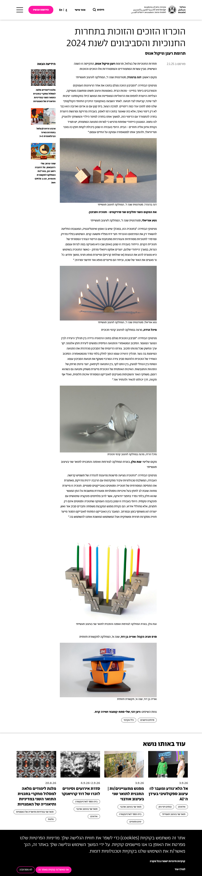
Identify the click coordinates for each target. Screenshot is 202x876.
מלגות (51, 819)
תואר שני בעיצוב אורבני (130, 807)
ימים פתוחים (135, 821)
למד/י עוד (180, 869)
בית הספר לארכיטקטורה (130, 814)
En (60, 10)
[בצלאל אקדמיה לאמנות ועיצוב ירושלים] (158, 10)
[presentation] (43, 77)
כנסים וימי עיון (165, 807)
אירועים (181, 807)
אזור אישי (80, 10)
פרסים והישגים (147, 720)
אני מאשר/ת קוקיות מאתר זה (53, 870)
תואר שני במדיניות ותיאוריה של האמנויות (35, 812)
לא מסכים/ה (25, 870)
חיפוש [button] (100, 10)
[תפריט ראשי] (19, 9)
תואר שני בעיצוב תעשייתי (173, 814)
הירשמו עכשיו (41, 10)
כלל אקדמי (129, 720)
